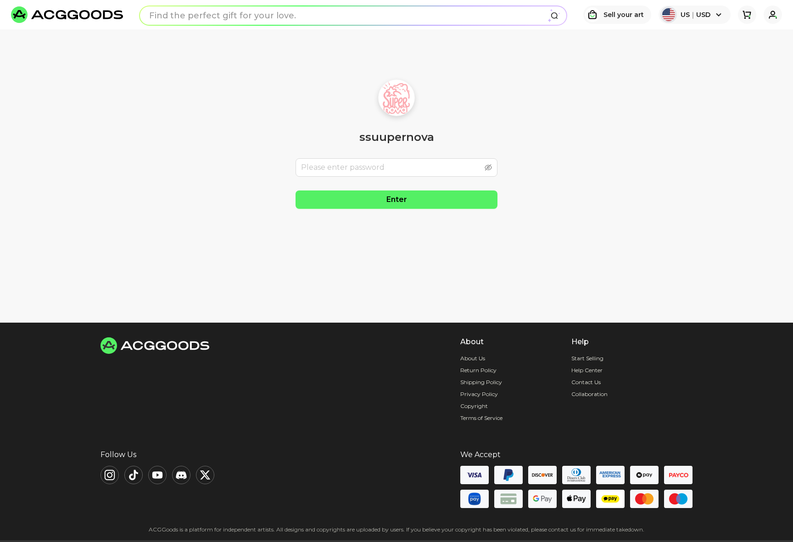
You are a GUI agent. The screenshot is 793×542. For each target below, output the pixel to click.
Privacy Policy (479, 394)
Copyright (474, 405)
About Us (472, 358)
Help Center (587, 370)
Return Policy (478, 370)
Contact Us (586, 382)
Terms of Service (481, 417)
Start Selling (587, 358)
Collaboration (589, 394)
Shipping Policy (481, 382)
